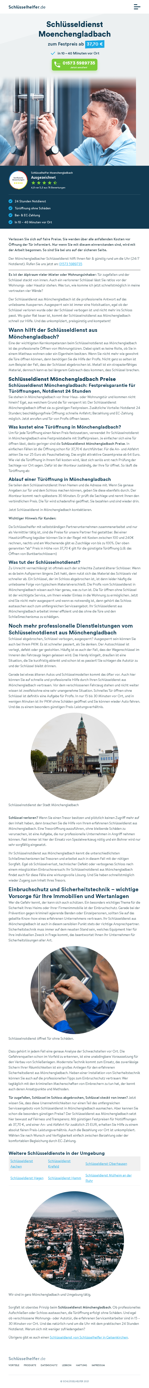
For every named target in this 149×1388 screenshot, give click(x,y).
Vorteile (14, 1365)
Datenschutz (49, 1365)
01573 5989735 (70, 263)
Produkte (30, 1365)
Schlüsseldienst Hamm (64, 1178)
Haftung (81, 1365)
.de (27, 7)
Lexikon (66, 1365)
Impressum (98, 1365)
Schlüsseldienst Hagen (26, 1178)
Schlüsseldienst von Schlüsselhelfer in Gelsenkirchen (89, 1337)
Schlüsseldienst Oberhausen (106, 1163)
